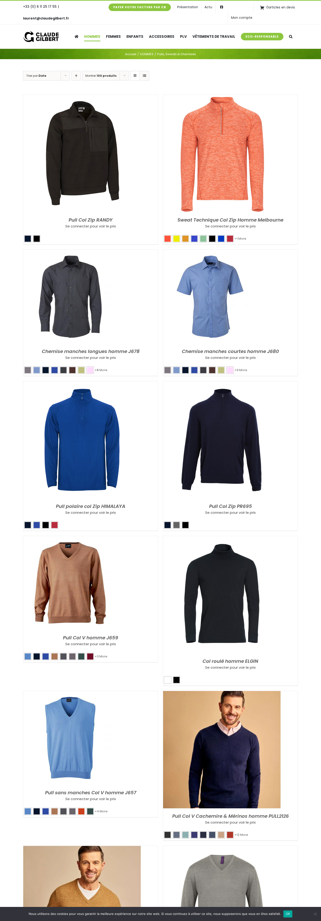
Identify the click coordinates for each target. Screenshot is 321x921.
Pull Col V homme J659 (90, 637)
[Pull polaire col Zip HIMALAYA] (82, 384)
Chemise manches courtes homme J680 (230, 351)
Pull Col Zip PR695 (230, 506)
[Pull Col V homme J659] (70, 539)
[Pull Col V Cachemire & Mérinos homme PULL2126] (222, 694)
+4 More (101, 811)
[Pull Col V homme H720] (222, 849)
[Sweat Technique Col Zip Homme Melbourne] (222, 98)
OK (288, 914)
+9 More (241, 370)
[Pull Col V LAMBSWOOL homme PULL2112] (82, 849)
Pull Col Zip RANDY (91, 220)
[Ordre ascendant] (76, 76)
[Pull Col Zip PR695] (222, 384)
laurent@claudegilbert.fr (46, 18)
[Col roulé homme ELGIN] (222, 539)
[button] (290, 36)
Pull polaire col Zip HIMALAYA (90, 506)
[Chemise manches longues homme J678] (70, 252)
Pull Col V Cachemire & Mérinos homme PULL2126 (230, 816)
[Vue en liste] (144, 75)
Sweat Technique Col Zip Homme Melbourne (230, 220)
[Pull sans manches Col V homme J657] (70, 694)
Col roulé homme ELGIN (230, 661)
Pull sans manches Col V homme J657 (90, 792)
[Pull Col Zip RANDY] (82, 98)
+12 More (241, 835)
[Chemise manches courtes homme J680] (210, 252)
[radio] (27, 238)
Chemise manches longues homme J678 (91, 351)
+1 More (240, 238)
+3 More (101, 656)
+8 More (101, 370)
